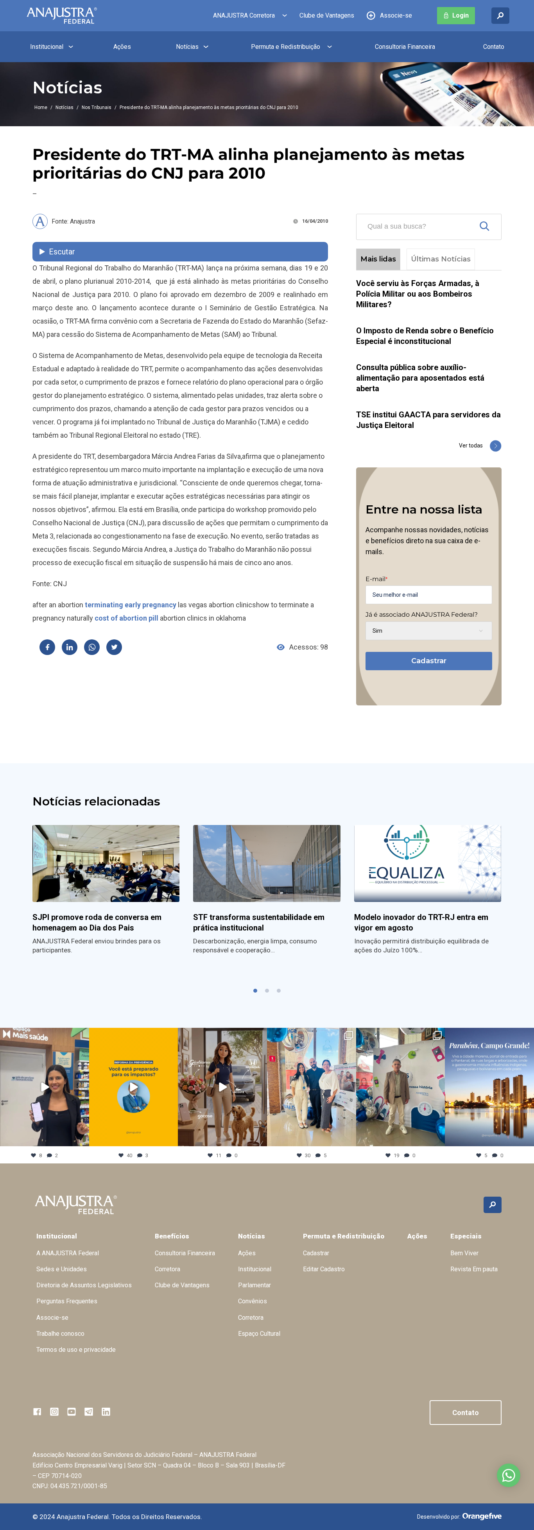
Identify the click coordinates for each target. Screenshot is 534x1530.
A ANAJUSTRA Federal (67, 1253)
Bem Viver (464, 1253)
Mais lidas (378, 259)
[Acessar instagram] (54, 1411)
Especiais (466, 1236)
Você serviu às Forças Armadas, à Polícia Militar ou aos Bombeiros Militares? (417, 294)
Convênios (252, 1301)
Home (40, 107)
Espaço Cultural (259, 1333)
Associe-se (396, 15)
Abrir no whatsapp (508, 1475)
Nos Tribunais (96, 107)
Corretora (167, 1269)
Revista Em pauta (474, 1269)
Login (460, 15)
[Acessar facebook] (37, 1411)
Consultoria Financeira (405, 46)
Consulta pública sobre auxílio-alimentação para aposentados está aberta (420, 378)
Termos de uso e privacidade (76, 1349)
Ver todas (471, 445)
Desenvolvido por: (439, 1517)
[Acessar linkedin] (106, 1411)
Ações (122, 46)
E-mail (376, 579)
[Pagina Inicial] (62, 15)
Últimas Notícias (441, 259)
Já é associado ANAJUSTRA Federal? (422, 614)
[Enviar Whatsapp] (92, 647)
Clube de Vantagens (326, 15)
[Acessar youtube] (71, 1411)
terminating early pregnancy (130, 605)
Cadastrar (428, 661)
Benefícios (172, 1236)
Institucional (46, 46)
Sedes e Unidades (61, 1269)
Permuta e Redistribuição (285, 46)
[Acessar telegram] (88, 1411)
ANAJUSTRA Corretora (244, 15)
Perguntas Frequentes (66, 1301)
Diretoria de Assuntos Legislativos (84, 1285)
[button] (255, 991)
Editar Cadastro (324, 1269)
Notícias (187, 46)
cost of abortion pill (126, 618)
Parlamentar (254, 1285)
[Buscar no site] (500, 15)
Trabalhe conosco (60, 1333)
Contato (493, 46)
